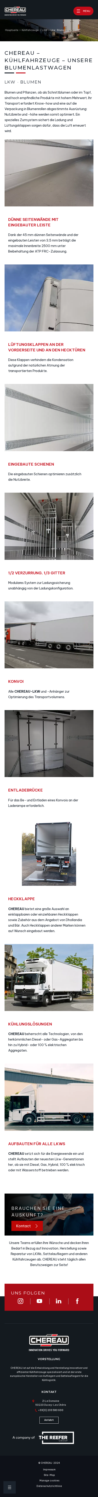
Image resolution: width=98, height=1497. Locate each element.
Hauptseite (11, 30)
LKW (44, 30)
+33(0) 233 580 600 (50, 1410)
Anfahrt (49, 1420)
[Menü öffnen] (9, 1487)
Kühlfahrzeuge (30, 30)
